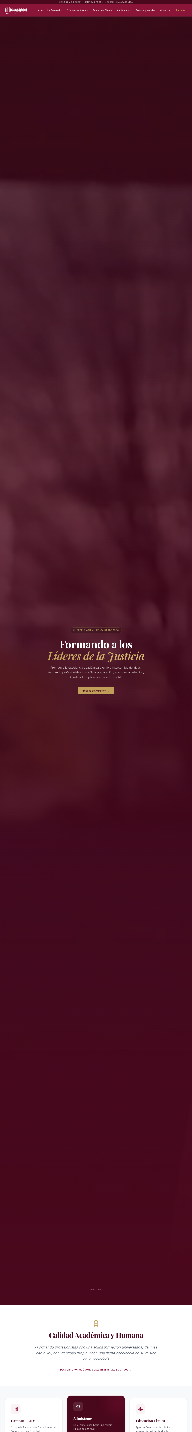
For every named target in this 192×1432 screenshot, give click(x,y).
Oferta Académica (76, 10)
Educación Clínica (102, 10)
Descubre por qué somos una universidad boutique (94, 1369)
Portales (180, 10)
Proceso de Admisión (94, 690)
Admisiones (123, 10)
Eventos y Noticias (145, 10)
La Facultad (53, 10)
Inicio (40, 10)
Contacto (165, 10)
